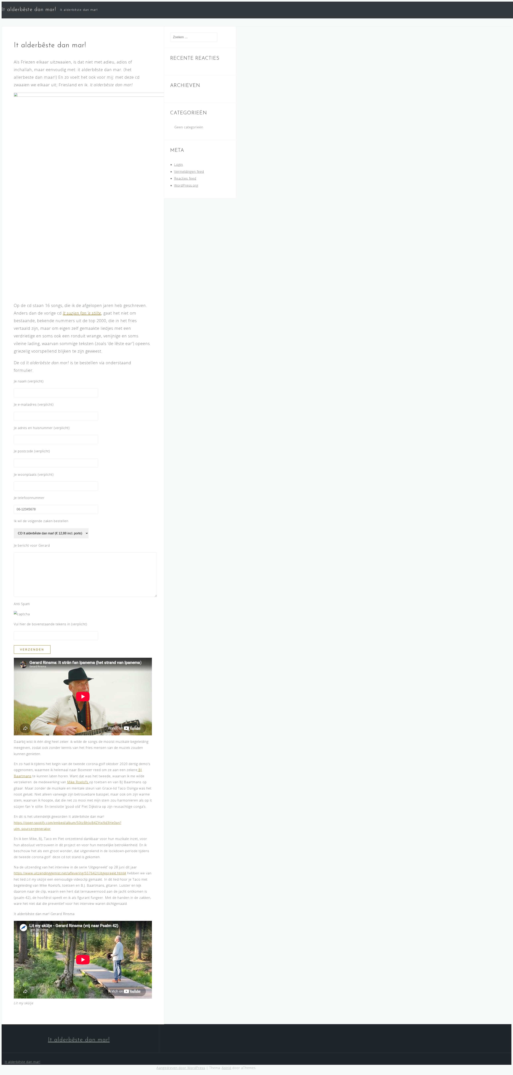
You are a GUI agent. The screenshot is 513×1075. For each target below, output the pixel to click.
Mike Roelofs (78, 782)
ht (15, 823)
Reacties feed (185, 178)
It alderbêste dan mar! (29, 9)
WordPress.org (186, 185)
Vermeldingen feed (189, 171)
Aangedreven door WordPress (181, 1068)
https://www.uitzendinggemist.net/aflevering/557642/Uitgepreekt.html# (70, 873)
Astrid (226, 1068)
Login (178, 164)
